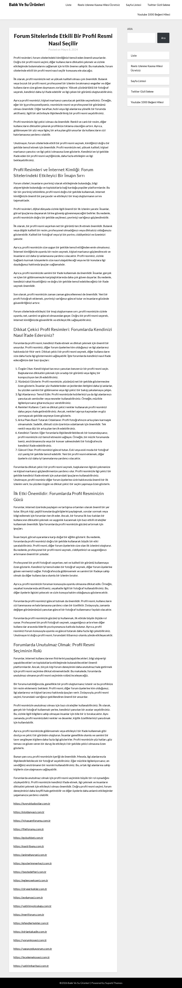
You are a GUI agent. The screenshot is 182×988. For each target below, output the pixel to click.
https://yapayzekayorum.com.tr (33, 948)
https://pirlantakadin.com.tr (30, 931)
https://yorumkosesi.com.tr (30, 940)
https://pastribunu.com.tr (29, 846)
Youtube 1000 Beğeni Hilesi (153, 14)
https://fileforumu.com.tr (29, 829)
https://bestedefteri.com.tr (30, 871)
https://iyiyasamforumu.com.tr (32, 820)
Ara (130, 28)
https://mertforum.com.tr (29, 914)
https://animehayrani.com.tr (30, 854)
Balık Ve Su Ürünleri (27, 4)
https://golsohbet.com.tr (28, 837)
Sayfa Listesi (133, 4)
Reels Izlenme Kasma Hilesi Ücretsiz (99, 4)
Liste (68, 4)
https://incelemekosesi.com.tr (32, 957)
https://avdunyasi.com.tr (28, 897)
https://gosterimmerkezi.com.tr (33, 863)
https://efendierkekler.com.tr (31, 923)
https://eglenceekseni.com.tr (31, 880)
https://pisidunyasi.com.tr (29, 812)
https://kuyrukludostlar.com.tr (32, 803)
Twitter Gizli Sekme (158, 4)
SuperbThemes (113, 982)
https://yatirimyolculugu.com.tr (33, 906)
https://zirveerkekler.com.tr (30, 888)
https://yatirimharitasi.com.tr (31, 965)
